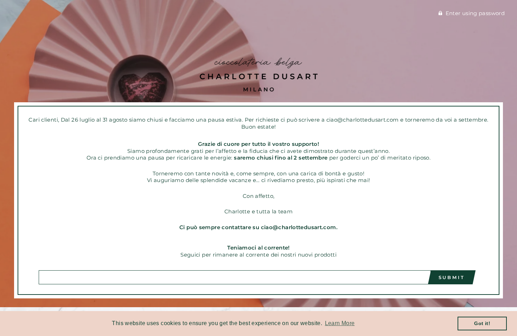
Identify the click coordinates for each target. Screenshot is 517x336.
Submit (452, 277)
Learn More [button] (340, 323)
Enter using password (475, 13)
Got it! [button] (482, 323)
